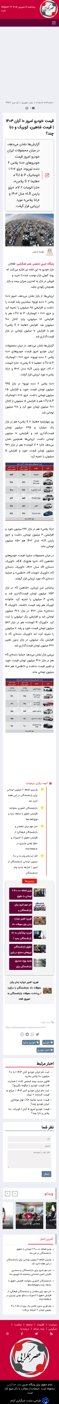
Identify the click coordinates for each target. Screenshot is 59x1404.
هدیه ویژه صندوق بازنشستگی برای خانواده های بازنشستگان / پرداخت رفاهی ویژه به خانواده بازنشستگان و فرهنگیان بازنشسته (21, 964)
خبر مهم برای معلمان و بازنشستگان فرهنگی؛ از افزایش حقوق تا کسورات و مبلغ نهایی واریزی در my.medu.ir (24, 837)
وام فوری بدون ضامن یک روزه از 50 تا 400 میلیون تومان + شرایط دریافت (31, 1308)
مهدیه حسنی (38, 251)
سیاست (53, 1325)
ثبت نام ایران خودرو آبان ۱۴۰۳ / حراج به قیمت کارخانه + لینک (27, 1093)
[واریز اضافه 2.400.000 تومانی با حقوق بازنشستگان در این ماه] (40, 893)
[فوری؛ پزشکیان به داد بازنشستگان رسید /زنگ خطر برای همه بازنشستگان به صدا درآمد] (40, 936)
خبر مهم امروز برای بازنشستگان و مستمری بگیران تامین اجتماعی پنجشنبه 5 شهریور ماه (21, 908)
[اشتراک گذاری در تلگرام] (27, 1034)
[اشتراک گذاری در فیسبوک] (22, 1034)
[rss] (51, 1334)
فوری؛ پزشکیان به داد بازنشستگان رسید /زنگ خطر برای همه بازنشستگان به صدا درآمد (21, 936)
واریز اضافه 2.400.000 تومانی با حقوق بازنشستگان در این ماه (21, 894)
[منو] (29, 23)
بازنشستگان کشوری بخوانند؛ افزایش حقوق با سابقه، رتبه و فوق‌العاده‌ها (23, 813)
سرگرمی (53, 1329)
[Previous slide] (14, 1193)
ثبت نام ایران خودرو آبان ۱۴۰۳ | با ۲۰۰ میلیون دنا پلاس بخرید (29, 1074)
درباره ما (25, 1329)
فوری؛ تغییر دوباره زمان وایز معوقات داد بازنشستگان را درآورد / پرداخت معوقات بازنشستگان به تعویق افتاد (21, 922)
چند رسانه (39, 1329)
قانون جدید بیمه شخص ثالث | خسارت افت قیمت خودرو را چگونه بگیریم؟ (28, 1083)
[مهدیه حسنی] (50, 252)
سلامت (17, 1325)
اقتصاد (40, 1325)
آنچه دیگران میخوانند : (36, 783)
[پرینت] (27, 108)
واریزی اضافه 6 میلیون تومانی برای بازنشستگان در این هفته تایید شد (22, 795)
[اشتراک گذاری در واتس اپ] (32, 1034)
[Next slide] (7, 1193)
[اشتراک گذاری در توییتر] (37, 1034)
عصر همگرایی (14, 1385)
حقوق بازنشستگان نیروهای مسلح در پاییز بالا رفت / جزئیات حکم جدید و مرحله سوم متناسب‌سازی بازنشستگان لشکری (21, 950)
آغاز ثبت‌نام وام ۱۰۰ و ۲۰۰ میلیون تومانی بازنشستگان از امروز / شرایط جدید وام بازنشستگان (23, 864)
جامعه (29, 1325)
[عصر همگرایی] (49, 9)
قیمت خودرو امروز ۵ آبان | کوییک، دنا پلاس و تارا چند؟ (29, 1111)
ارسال (46, 1174)
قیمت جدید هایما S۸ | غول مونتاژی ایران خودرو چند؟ (30, 1102)
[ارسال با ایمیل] (33, 108)
